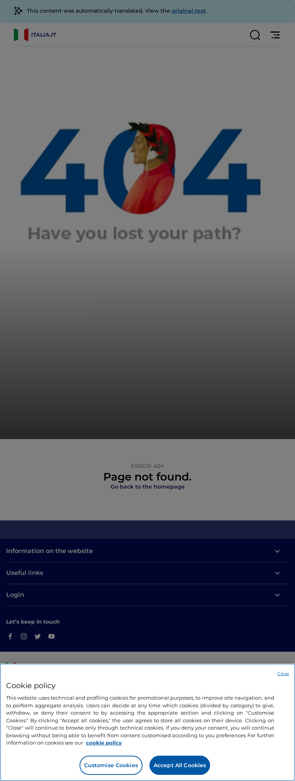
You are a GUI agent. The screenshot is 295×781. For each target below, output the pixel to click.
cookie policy (104, 743)
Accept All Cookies (180, 765)
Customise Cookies (111, 765)
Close (283, 673)
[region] (147, 722)
